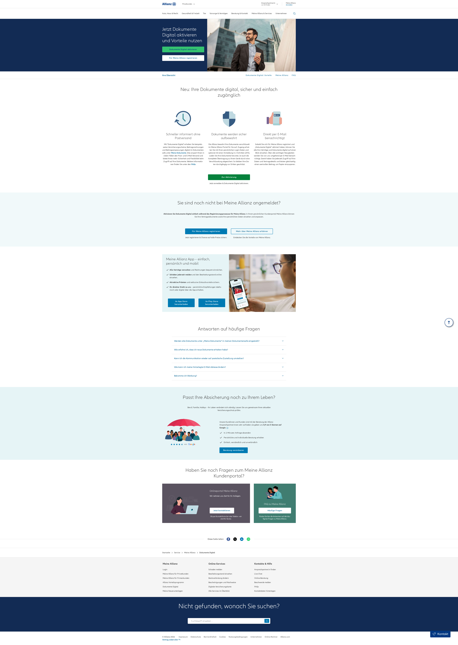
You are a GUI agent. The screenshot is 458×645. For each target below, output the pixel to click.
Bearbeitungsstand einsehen (220, 574)
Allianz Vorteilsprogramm (173, 582)
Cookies (222, 637)
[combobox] (225, 620)
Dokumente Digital (170, 587)
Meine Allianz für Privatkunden (175, 574)
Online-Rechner (271, 637)
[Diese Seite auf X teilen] (235, 539)
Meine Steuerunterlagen (173, 591)
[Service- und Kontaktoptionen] (440, 634)
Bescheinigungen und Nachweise (222, 582)
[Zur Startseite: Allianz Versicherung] (169, 4)
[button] (227, 428)
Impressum (183, 637)
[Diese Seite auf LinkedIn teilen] (242, 539)
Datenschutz (196, 637)
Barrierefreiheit (210, 637)
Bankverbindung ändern (218, 578)
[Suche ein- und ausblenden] (294, 13)
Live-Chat (258, 574)
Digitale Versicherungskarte (219, 587)
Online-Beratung (261, 578)
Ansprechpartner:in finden (265, 569)
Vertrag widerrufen (170, 640)
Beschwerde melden (262, 582)
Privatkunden (187, 4)
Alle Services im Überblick (219, 591)
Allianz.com (285, 637)
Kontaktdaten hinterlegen (265, 591)
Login (165, 569)
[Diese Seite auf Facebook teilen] (228, 539)
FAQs (256, 587)
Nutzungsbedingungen (238, 637)
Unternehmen (256, 637)
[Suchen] (266, 621)
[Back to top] (449, 322)
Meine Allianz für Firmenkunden (176, 578)
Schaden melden (215, 569)
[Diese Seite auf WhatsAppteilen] (248, 539)
